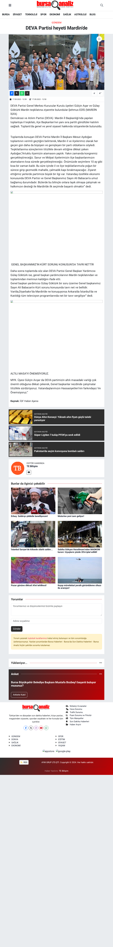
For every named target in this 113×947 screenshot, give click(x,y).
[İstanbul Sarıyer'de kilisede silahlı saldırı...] (33, 534)
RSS (25, 762)
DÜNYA (14, 739)
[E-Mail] (29, 472)
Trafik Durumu (76, 712)
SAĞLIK (67, 14)
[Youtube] (41, 728)
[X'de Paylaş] (16, 93)
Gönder (17, 628)
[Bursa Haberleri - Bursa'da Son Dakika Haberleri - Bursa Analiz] (55, 5)
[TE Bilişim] (17, 468)
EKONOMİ (55, 14)
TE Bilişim (32, 466)
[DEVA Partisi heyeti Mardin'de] (56, 62)
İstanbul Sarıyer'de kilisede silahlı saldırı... (32, 549)
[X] (31, 728)
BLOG (92, 14)
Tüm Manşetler (77, 718)
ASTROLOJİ (80, 14)
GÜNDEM (56, 22)
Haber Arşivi (75, 724)
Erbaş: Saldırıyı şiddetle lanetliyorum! (29, 516)
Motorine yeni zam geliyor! (71, 516)
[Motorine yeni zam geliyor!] (80, 500)
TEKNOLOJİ (31, 14)
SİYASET (17, 14)
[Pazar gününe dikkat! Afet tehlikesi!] (33, 570)
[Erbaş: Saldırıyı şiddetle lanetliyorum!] (33, 500)
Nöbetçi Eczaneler (78, 706)
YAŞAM (61, 745)
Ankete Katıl (19, 694)
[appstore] (49, 751)
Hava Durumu (76, 709)
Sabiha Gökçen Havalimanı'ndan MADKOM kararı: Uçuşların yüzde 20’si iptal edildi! (79, 550)
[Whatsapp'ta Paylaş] (22, 93)
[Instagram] (36, 728)
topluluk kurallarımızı (38, 638)
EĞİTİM (61, 739)
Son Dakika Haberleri (79, 721)
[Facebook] (26, 728)
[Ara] (101, 5)
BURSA (6, 14)
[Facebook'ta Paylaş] (12, 93)
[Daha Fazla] (27, 93)
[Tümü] (100, 662)
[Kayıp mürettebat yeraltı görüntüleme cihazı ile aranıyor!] (80, 570)
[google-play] (63, 751)
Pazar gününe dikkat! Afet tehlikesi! (28, 585)
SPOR (43, 14)
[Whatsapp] (46, 728)
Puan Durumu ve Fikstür (81, 715)
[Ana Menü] (10, 5)
